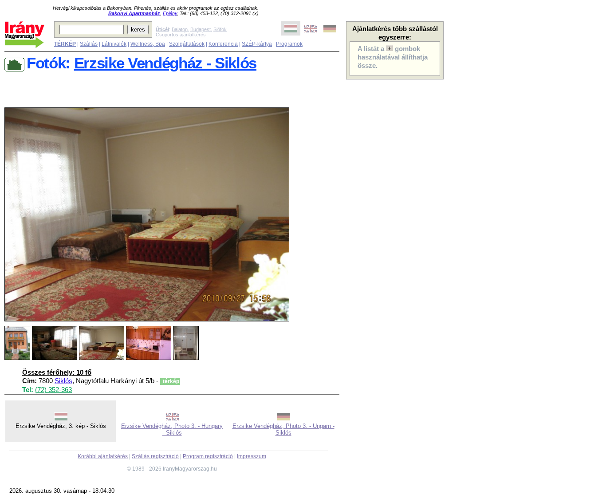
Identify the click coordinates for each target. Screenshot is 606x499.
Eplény (170, 13)
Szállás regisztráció (155, 456)
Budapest (200, 29)
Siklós (63, 380)
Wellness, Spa (147, 44)
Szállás (89, 44)
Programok (289, 44)
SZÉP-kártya (257, 44)
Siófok (220, 29)
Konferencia (223, 44)
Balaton (180, 29)
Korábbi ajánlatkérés (103, 456)
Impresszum (251, 456)
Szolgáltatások (187, 44)
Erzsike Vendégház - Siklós (165, 63)
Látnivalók (114, 44)
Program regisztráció (208, 456)
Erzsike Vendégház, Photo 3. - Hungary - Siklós (172, 429)
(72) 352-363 (53, 389)
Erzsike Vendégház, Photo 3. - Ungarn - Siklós (283, 429)
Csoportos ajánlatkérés (181, 34)
